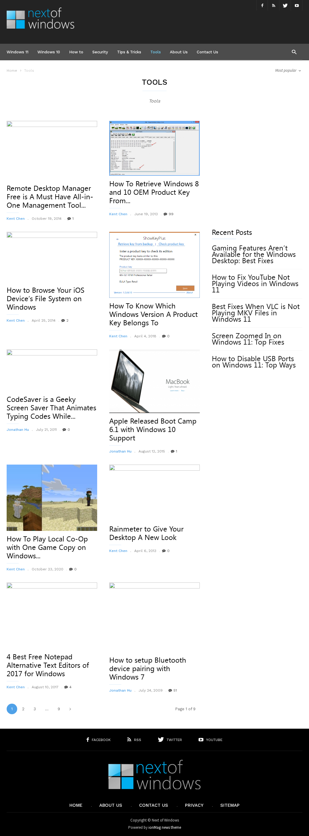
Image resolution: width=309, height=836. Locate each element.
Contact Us (207, 52)
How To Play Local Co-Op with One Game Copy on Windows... (47, 547)
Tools (155, 52)
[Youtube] (296, 5)
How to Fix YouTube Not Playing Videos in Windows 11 (255, 283)
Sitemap (230, 805)
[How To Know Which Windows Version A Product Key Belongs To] (154, 265)
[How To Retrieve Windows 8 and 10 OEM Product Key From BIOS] (154, 148)
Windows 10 (48, 52)
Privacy (194, 805)
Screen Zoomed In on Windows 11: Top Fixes (248, 339)
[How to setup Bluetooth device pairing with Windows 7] (154, 617)
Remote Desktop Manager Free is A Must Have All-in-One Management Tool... (50, 197)
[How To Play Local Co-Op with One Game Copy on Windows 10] (52, 498)
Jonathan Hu (18, 429)
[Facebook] (262, 5)
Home (12, 70)
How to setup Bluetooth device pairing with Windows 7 (147, 668)
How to (76, 52)
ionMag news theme (164, 827)
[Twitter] (285, 5)
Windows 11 (17, 52)
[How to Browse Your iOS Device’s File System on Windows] (52, 257)
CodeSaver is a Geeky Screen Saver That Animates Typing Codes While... (51, 408)
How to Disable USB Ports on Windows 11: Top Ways (254, 362)
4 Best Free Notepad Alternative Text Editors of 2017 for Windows (48, 665)
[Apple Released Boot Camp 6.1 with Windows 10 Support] (154, 381)
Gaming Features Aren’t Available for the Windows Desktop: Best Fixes (254, 254)
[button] (294, 52)
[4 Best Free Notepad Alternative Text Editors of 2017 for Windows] (52, 615)
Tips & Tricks (129, 52)
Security (100, 52)
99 (171, 214)
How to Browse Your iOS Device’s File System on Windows (45, 298)
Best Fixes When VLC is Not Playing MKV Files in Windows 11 (256, 312)
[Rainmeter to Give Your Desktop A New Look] (154, 493)
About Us (179, 52)
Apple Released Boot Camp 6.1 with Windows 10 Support (152, 429)
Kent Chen (16, 218)
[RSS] (273, 5)
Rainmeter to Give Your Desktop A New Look (146, 533)
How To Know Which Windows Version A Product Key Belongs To (153, 314)
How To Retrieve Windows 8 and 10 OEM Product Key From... (154, 192)
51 (175, 690)
